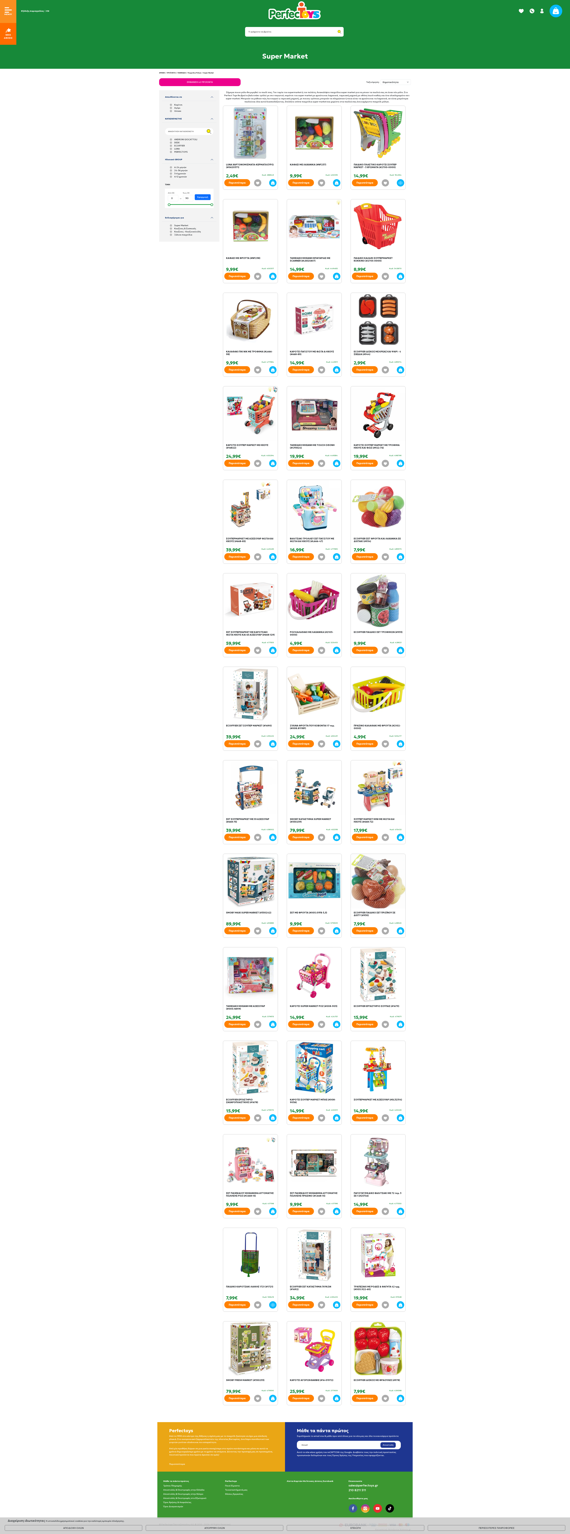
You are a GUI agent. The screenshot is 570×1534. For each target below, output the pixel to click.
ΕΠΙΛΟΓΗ (355, 1527)
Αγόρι (177, 108)
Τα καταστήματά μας (236, 1490)
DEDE (177, 143)
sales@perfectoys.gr (363, 1485)
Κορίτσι (178, 105)
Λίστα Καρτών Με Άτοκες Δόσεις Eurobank (310, 1481)
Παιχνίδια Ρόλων (194, 73)
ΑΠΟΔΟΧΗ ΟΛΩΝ (73, 1527)
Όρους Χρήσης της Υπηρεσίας (348, 1455)
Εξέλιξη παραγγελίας (32, 11)
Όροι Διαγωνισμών (173, 1506)
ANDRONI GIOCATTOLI (185, 139)
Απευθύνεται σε (173, 97)
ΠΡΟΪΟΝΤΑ (171, 73)
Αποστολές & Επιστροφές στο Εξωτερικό (184, 1498)
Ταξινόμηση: (372, 82)
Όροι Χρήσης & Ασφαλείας (177, 1502)
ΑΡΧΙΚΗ (162, 73)
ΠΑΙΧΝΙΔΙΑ (182, 73)
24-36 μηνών (181, 170)
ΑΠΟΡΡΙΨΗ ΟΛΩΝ (214, 1527)
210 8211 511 (357, 1490)
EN (47, 11)
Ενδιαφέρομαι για (174, 217)
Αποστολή (388, 1445)
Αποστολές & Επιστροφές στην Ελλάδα (183, 1490)
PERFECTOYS (181, 152)
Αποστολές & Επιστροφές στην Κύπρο (183, 1494)
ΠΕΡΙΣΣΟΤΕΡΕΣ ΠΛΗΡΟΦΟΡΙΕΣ (496, 1527)
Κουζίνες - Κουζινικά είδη (187, 232)
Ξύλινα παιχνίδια (183, 235)
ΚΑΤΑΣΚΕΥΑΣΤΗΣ (173, 119)
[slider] (169, 204)
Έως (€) (186, 193)
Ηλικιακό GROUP (173, 159)
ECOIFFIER (179, 146)
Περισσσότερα (177, 1464)
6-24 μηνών (180, 167)
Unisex (177, 111)
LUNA (177, 149)
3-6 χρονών (180, 173)
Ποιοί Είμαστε (232, 1485)
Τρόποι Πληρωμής (172, 1485)
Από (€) (171, 193)
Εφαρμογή (202, 197)
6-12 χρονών (180, 177)
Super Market (208, 73)
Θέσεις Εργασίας (234, 1494)
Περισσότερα (237, 182)
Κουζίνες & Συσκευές (185, 228)
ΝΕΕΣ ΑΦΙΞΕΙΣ (8, 36)
